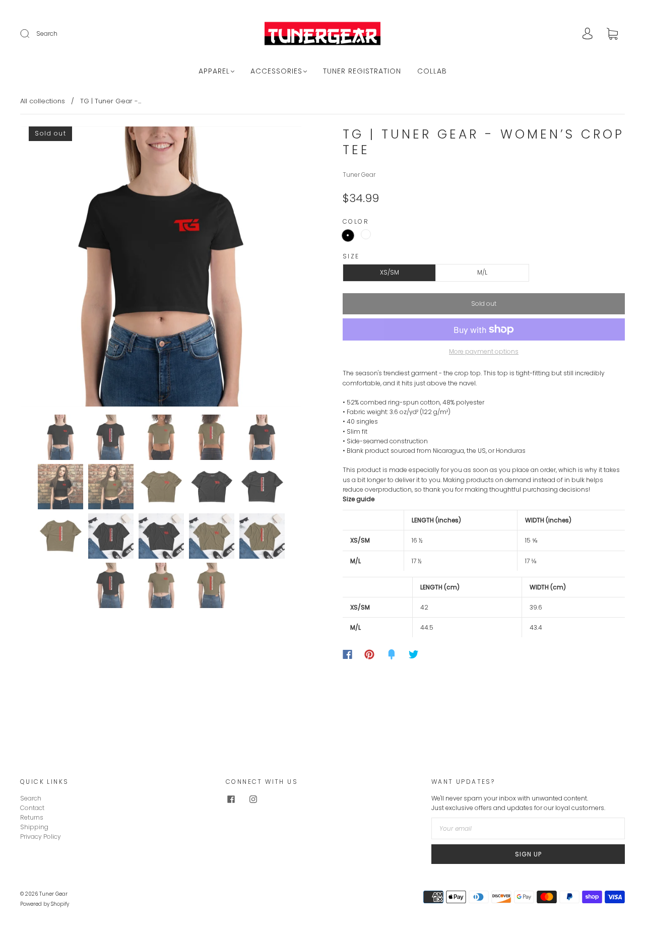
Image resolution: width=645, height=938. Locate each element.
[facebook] (231, 799)
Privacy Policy (40, 836)
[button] (49, 268)
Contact (32, 807)
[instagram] (253, 799)
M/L (482, 272)
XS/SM (389, 272)
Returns (31, 817)
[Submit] (31, 34)
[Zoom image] (161, 268)
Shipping (34, 827)
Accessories (276, 71)
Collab (432, 71)
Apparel (214, 71)
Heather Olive (366, 234)
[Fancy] (391, 654)
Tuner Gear (359, 174)
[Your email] (528, 828)
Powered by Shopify (44, 904)
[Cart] (612, 34)
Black (348, 235)
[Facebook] (347, 654)
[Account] (587, 34)
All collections (42, 101)
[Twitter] (414, 654)
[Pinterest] (369, 654)
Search (46, 33)
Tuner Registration (362, 71)
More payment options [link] (484, 351)
